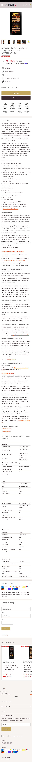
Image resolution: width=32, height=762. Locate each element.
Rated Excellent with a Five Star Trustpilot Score (14, 260)
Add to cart (16, 93)
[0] (29, 5)
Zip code (3, 619)
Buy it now (16, 98)
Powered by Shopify (5, 758)
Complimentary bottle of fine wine (10, 208)
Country (3, 605)
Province (3, 612)
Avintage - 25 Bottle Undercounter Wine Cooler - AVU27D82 (11, 661)
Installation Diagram (10, 359)
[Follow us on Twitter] (5, 743)
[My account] (26, 5)
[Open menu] (2, 5)
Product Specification (6, 428)
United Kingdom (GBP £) (15, 736)
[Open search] (23, 5)
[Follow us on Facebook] (2, 743)
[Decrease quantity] (8, 87)
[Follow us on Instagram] (8, 743)
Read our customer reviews (16, 694)
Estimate (6, 628)
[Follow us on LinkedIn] (11, 743)
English (3, 736)
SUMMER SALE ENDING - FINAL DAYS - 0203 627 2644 (16, 1)
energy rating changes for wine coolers (20, 334)
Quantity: (3, 87)
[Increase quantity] (16, 87)
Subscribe (6, 729)
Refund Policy (4, 635)
